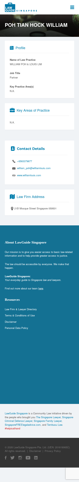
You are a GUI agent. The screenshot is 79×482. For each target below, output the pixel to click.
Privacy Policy (53, 451)
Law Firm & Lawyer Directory (21, 309)
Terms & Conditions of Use (20, 315)
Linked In (36, 457)
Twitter (12, 457)
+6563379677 (24, 161)
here (40, 288)
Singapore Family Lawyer (48, 421)
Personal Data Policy (16, 328)
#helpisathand (12, 428)
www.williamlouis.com (29, 175)
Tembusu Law (54, 424)
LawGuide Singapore (16, 413)
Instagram (20, 457)
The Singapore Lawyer (48, 417)
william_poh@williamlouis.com (34, 168)
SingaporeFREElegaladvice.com (23, 424)
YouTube (28, 457)
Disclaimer (10, 322)
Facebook (6, 457)
